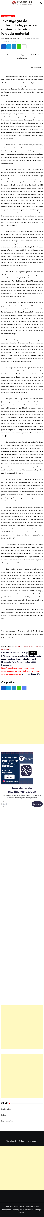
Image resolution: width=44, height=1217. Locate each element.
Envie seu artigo (7, 1121)
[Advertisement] (22, 722)
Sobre (3, 1115)
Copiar (32, 653)
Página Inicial (6, 1109)
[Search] (41, 3)
